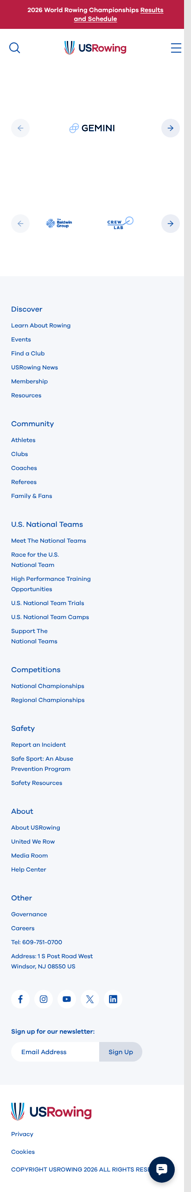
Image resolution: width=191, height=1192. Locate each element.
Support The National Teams (34, 636)
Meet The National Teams (48, 541)
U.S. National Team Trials (47, 603)
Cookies (23, 1152)
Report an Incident (38, 745)
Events (21, 339)
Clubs (19, 454)
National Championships (47, 686)
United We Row (33, 842)
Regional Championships (47, 700)
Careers (23, 928)
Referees (24, 482)
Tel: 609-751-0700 (36, 942)
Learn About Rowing (41, 325)
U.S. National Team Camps (50, 617)
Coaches (24, 468)
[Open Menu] (176, 48)
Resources (26, 395)
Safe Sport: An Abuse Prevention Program (42, 764)
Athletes (23, 440)
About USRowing (35, 828)
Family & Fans (31, 496)
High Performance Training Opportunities (51, 584)
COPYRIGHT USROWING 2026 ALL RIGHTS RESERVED (89, 1169)
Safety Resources (36, 783)
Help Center (28, 869)
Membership (29, 381)
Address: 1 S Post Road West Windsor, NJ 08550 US (52, 961)
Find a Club (28, 353)
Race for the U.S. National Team (35, 560)
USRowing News (34, 367)
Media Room (29, 855)
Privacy (22, 1134)
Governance (29, 914)
